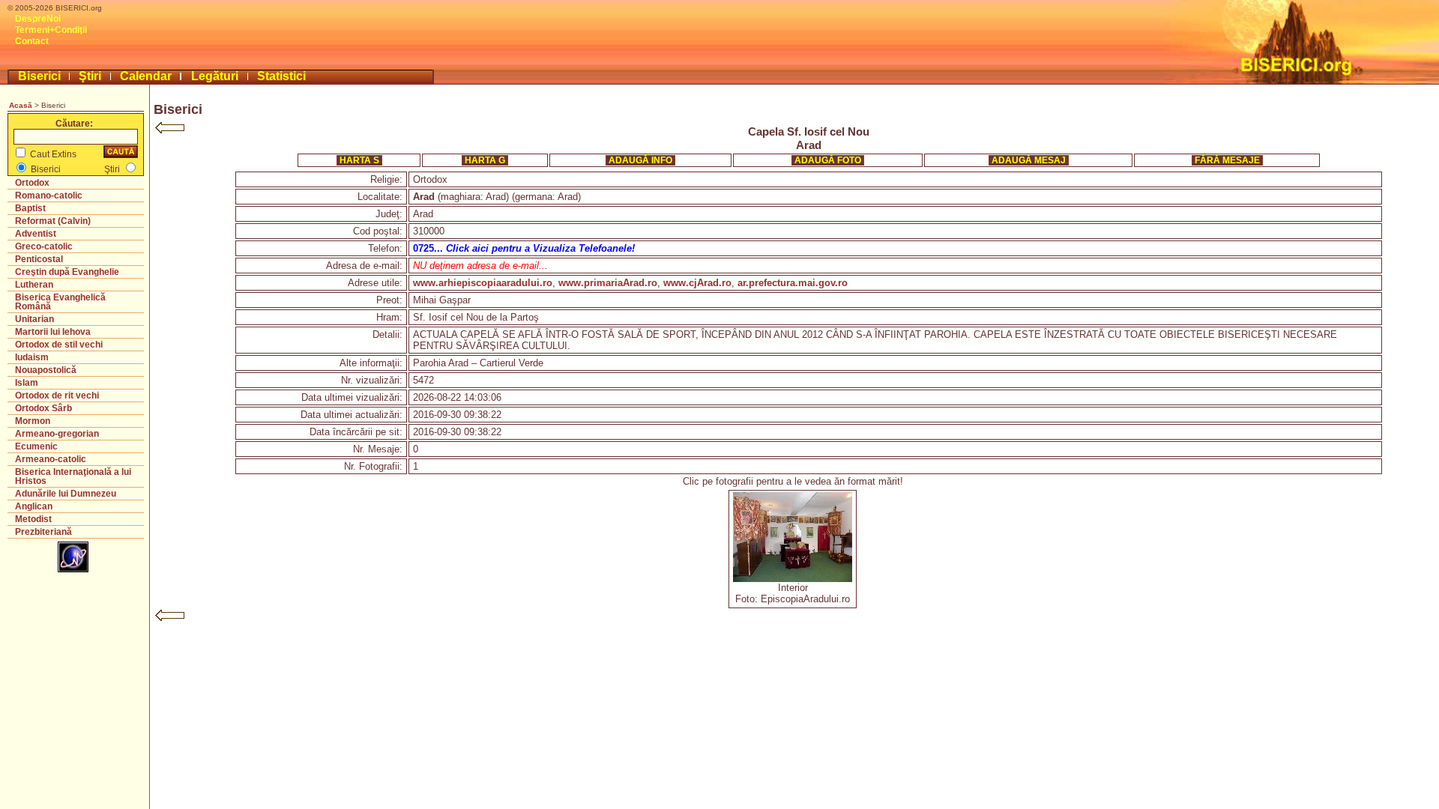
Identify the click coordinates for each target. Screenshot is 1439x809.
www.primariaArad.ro (607, 282)
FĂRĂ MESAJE (1227, 160)
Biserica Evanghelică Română (60, 302)
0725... (524, 248)
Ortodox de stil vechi (59, 344)
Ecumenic (36, 446)
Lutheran (34, 284)
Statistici (281, 76)
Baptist (30, 208)
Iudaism (32, 357)
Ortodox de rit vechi (57, 395)
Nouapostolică (45, 370)
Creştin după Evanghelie (67, 271)
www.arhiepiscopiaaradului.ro (482, 282)
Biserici (39, 76)
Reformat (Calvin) (53, 220)
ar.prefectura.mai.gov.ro (792, 282)
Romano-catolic (48, 195)
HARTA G (484, 160)
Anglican (33, 506)
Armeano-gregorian (57, 433)
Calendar (146, 76)
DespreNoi (38, 18)
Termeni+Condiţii (51, 30)
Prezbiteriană (43, 531)
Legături (214, 76)
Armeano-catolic (50, 459)
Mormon (32, 420)
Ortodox (32, 182)
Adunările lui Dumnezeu (65, 493)
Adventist (35, 233)
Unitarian (34, 319)
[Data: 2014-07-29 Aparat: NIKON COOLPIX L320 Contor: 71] (792, 578)
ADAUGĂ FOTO (827, 160)
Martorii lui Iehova (53, 331)
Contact (32, 41)
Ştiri (90, 76)
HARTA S (359, 160)
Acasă (20, 105)
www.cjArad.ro (697, 282)
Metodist (33, 519)
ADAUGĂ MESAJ (1028, 160)
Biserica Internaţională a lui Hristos (73, 476)
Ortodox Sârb (43, 408)
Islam (26, 382)
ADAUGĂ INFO (640, 160)
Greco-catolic (44, 246)
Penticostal (39, 259)
